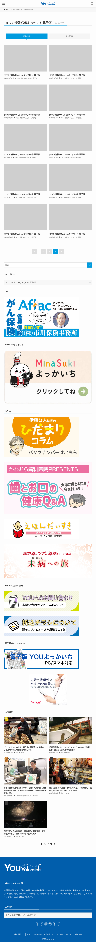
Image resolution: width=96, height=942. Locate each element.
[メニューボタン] (4, 4)
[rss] (54, 844)
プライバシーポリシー (64, 934)
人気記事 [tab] (69, 36)
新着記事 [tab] (26, 36)
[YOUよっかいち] (48, 4)
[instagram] (48, 844)
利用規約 (78, 934)
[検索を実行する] (89, 265)
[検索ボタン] (92, 4)
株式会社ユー (19, 934)
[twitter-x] (45, 844)
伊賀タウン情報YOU (34, 934)
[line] (51, 844)
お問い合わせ (49, 934)
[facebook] (41, 844)
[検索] (58, 923)
